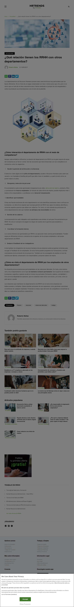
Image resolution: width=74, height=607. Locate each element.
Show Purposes (25, 604)
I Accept (25, 599)
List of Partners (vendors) (9, 594)
